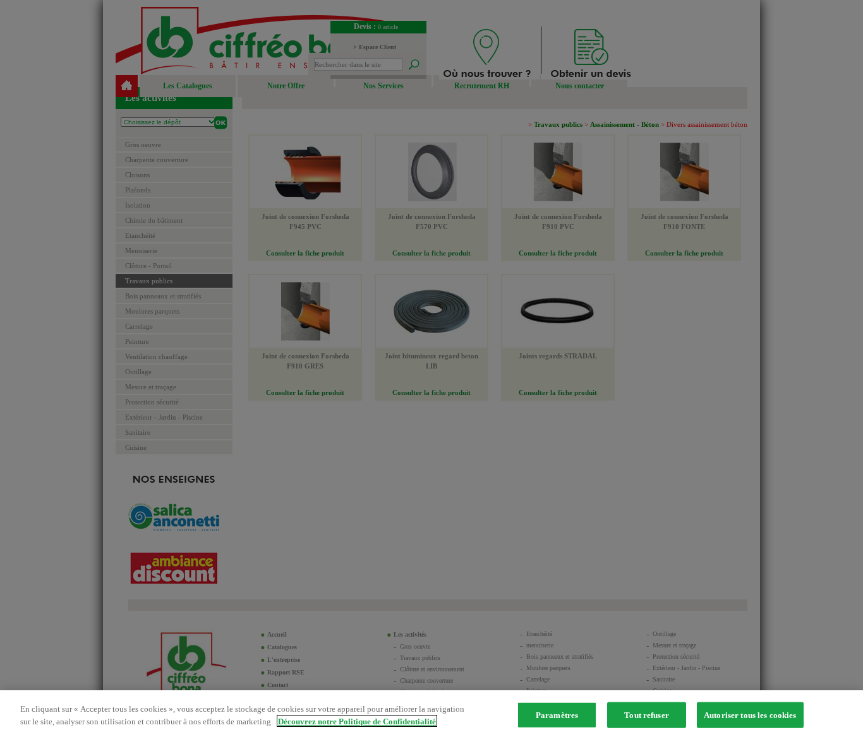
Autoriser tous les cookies (750, 715)
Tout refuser (646, 715)
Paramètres (557, 715)
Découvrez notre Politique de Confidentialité (357, 721)
